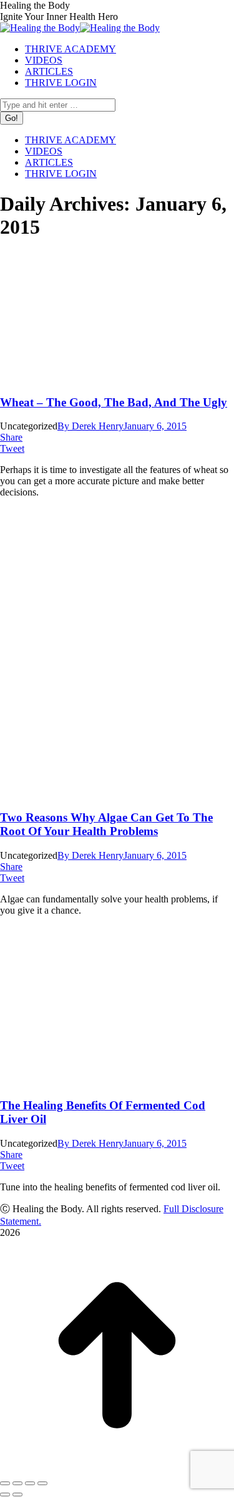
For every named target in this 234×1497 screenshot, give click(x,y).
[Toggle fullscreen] (30, 1483)
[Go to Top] (117, 1468)
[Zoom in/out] (42, 1483)
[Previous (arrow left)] (5, 1494)
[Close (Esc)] (5, 1483)
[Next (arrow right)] (17, 1494)
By (90, 426)
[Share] (17, 1483)
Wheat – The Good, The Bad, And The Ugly (113, 402)
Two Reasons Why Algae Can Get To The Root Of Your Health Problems (106, 824)
